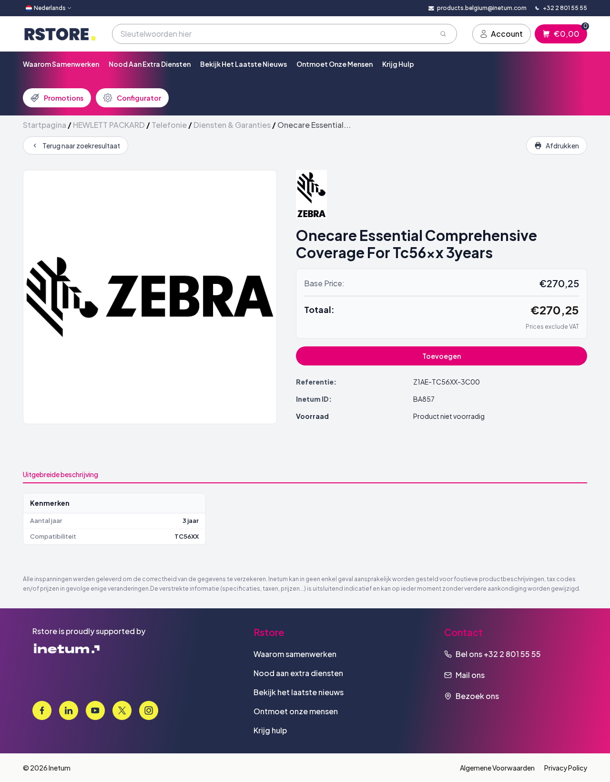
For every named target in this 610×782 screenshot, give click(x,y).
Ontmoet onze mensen (334, 64)
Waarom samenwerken (61, 64)
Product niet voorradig (449, 416)
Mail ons (470, 675)
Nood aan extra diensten (150, 64)
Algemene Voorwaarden (497, 767)
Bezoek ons (477, 696)
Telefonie (169, 125)
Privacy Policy (565, 767)
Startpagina (44, 125)
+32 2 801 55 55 (512, 654)
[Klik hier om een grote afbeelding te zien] (150, 297)
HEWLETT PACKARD (109, 125)
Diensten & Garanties (232, 125)
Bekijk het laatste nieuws (243, 64)
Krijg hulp (398, 64)
